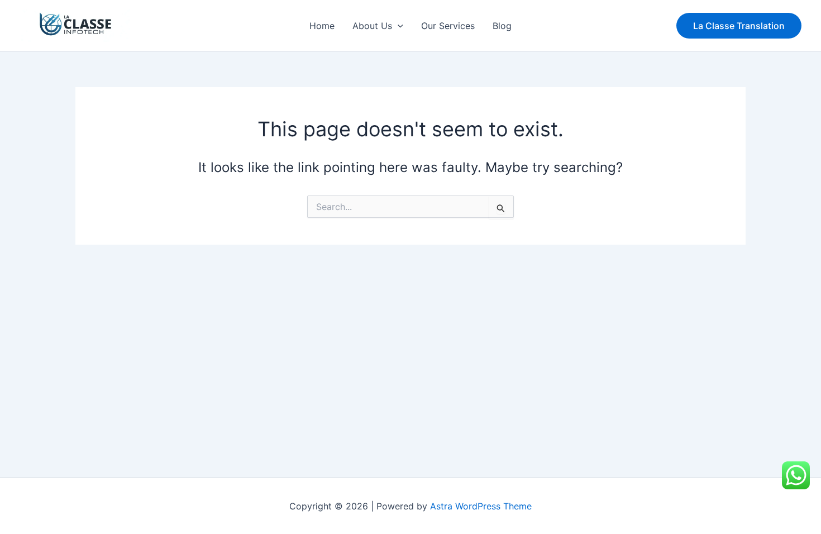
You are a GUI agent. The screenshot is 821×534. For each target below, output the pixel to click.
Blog (502, 25)
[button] (397, 25)
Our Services (448, 25)
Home (322, 25)
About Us (372, 25)
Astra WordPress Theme (481, 506)
